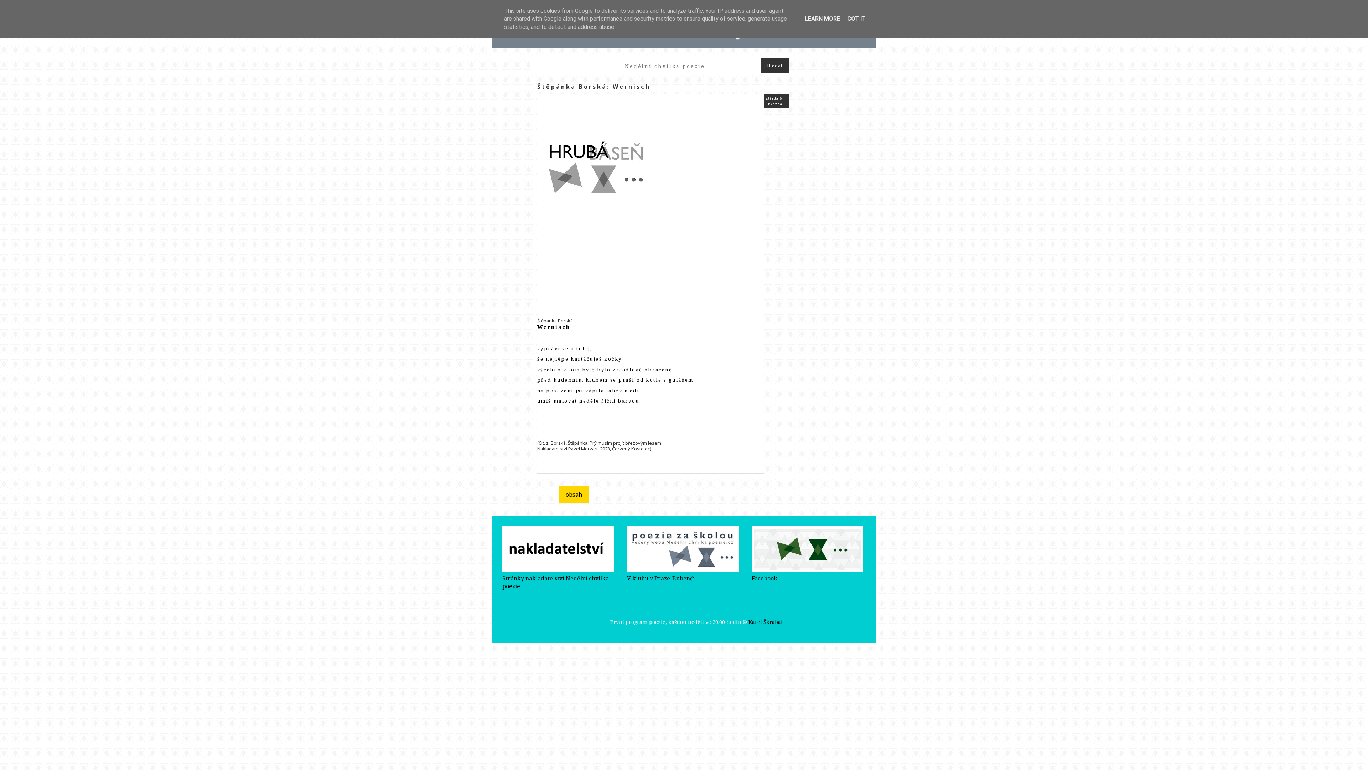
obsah (574, 494)
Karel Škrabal (765, 622)
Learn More (822, 18)
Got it (856, 18)
